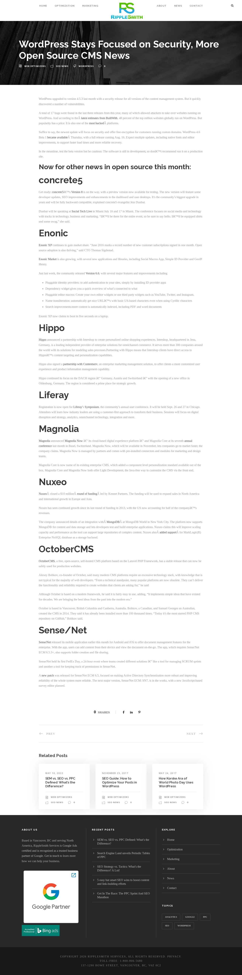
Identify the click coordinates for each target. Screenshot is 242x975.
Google (190, 917)
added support (168, 532)
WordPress (86, 66)
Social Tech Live (82, 211)
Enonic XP (45, 245)
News (178, 5)
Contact (196, 5)
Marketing (90, 5)
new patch (48, 675)
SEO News (62, 66)
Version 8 (77, 192)
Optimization (65, 5)
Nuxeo (43, 493)
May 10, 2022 (54, 773)
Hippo (42, 339)
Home (43, 5)
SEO (167, 926)
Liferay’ (78, 407)
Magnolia (44, 440)
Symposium (92, 407)
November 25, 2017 (115, 773)
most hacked (96, 123)
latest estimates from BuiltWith (99, 118)
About (162, 5)
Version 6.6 (92, 273)
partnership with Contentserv (80, 364)
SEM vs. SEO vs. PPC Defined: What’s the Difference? (60, 782)
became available (57, 137)
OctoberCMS (47, 561)
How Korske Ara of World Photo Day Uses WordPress (176, 782)
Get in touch (51, 855)
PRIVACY (174, 956)
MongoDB (113, 522)
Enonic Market (48, 259)
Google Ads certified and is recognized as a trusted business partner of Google (50, 850)
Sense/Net (45, 642)
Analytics (171, 917)
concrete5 (58, 192)
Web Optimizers (35, 66)
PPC (205, 917)
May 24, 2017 (168, 773)
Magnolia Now (74, 440)
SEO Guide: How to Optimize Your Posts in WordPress (119, 782)
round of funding (87, 493)
